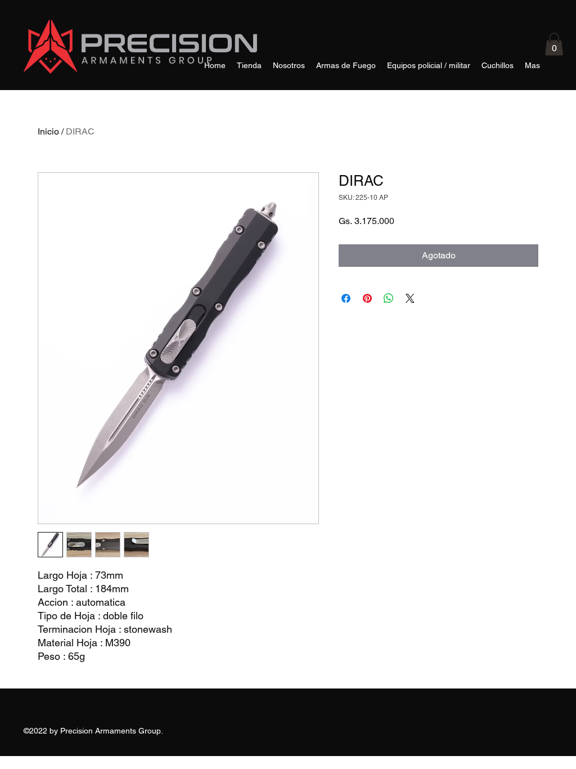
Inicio (48, 131)
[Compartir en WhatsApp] (388, 298)
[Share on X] (410, 298)
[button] (554, 44)
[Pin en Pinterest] (367, 298)
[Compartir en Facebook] (346, 298)
